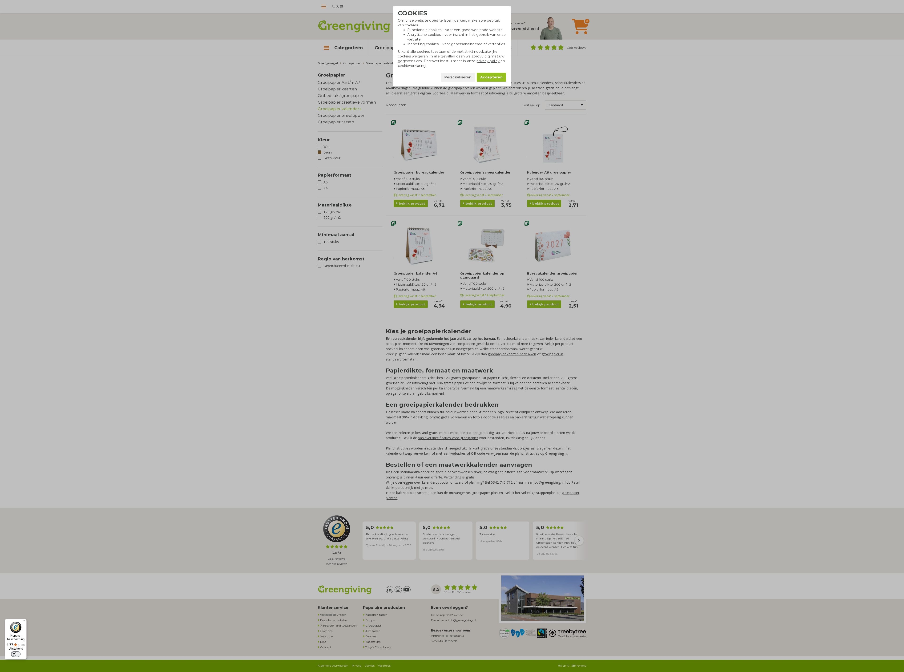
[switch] (15, 654)
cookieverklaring (412, 66)
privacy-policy (488, 61)
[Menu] (24, 622)
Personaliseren (457, 77)
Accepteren (491, 77)
